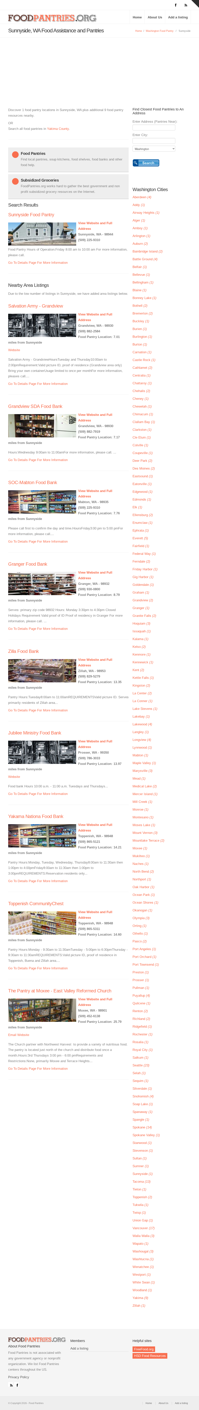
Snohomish (143, 1096)
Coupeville (143, 453)
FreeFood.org (144, 1349)
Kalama (140, 639)
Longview (142, 740)
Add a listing (178, 17)
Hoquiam (141, 623)
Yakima (140, 1298)
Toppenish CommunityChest (35, 903)
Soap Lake (143, 1104)
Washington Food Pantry (160, 30)
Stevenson (143, 1150)
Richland (141, 1019)
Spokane (142, 1127)
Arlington (141, 236)
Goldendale (143, 585)
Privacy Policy (18, 1377)
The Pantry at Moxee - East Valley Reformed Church (59, 990)
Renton (140, 1011)
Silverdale (142, 1088)
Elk (137, 507)
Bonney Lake (144, 298)
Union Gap (143, 1220)
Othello (140, 933)
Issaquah (142, 631)
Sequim (140, 1081)
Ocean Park (144, 895)
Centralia (142, 375)
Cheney (141, 399)
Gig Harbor (143, 577)
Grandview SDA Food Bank (35, 406)
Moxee (140, 848)
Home (137, 17)
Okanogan (142, 910)
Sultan (140, 1158)
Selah (139, 1073)
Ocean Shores (145, 902)
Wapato (140, 1243)
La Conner (143, 701)
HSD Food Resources (150, 1356)
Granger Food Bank (27, 564)
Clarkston (142, 430)
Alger (139, 220)
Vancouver (144, 1228)
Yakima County (58, 129)
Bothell (140, 306)
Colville (140, 445)
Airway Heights (146, 213)
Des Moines (144, 468)
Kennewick (143, 662)
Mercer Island (145, 794)
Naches (141, 864)
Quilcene (141, 1003)
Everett (140, 538)
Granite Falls (144, 616)
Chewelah (142, 406)
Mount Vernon (145, 833)
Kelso (139, 647)
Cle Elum (142, 437)
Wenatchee (143, 1267)
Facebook (16, 1384)
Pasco (140, 941)
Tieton (139, 1189)
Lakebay (141, 716)
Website (14, 350)
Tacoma (142, 1181)
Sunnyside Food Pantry (31, 214)
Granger (141, 608)
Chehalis (141, 391)
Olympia (141, 918)
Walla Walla (143, 1236)
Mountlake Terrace (148, 840)
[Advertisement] (99, 67)
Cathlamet (142, 368)
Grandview (143, 600)
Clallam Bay (144, 422)
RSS (10, 1384)
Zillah (139, 1305)
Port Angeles (144, 949)
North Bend (143, 871)
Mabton (140, 755)
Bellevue (141, 275)
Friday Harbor (145, 569)
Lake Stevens (145, 709)
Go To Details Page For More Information (38, 263)
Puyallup (141, 995)
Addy (139, 205)
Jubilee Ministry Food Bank (34, 732)
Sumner (141, 1166)
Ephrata (141, 530)
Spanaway (143, 1112)
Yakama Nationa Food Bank (35, 816)
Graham (141, 592)
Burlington (142, 337)
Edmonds (142, 499)
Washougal (143, 1251)
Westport (142, 1274)
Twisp (139, 1212)
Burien (140, 329)
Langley (141, 732)
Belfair (140, 267)
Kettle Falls (143, 678)
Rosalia (140, 1042)
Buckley (141, 321)
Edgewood (143, 492)
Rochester (143, 1034)
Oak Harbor (143, 887)
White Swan (144, 1282)
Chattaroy (142, 383)
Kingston (141, 685)
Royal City (143, 1050)
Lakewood (142, 724)
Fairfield (141, 546)
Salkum (140, 1057)
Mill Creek (142, 802)
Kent (138, 670)
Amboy (140, 228)
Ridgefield (142, 1026)
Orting (140, 926)
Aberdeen (142, 197)
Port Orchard (144, 957)
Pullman (141, 988)
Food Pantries (53, 20)
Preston (141, 972)
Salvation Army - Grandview (35, 306)
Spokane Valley (146, 1135)
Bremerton (143, 313)
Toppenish (142, 1197)
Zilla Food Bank (23, 651)
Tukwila (140, 1205)
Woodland (142, 1290)
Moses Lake (144, 825)
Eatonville (142, 484)
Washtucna (143, 1259)
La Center (142, 693)
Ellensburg (143, 515)
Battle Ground (145, 259)
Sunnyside (143, 1174)
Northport (142, 879)
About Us (155, 17)
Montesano (143, 817)
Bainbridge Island (148, 251)
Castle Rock (144, 360)
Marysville (143, 771)
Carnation (142, 352)
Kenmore (142, 654)
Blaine (140, 290)
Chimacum (143, 414)
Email (12, 1035)
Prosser (141, 980)
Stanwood (142, 1143)
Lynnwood (142, 747)
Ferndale (141, 561)
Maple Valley (144, 763)
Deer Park (142, 461)
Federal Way (144, 554)
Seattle (141, 1065)
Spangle (141, 1119)
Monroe (140, 809)
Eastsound (143, 476)
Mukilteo (141, 856)
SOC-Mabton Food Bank (32, 482)
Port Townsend (146, 964)
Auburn (140, 244)
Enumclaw (143, 523)
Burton (140, 344)
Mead (139, 778)
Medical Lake (145, 786)
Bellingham (143, 282)
